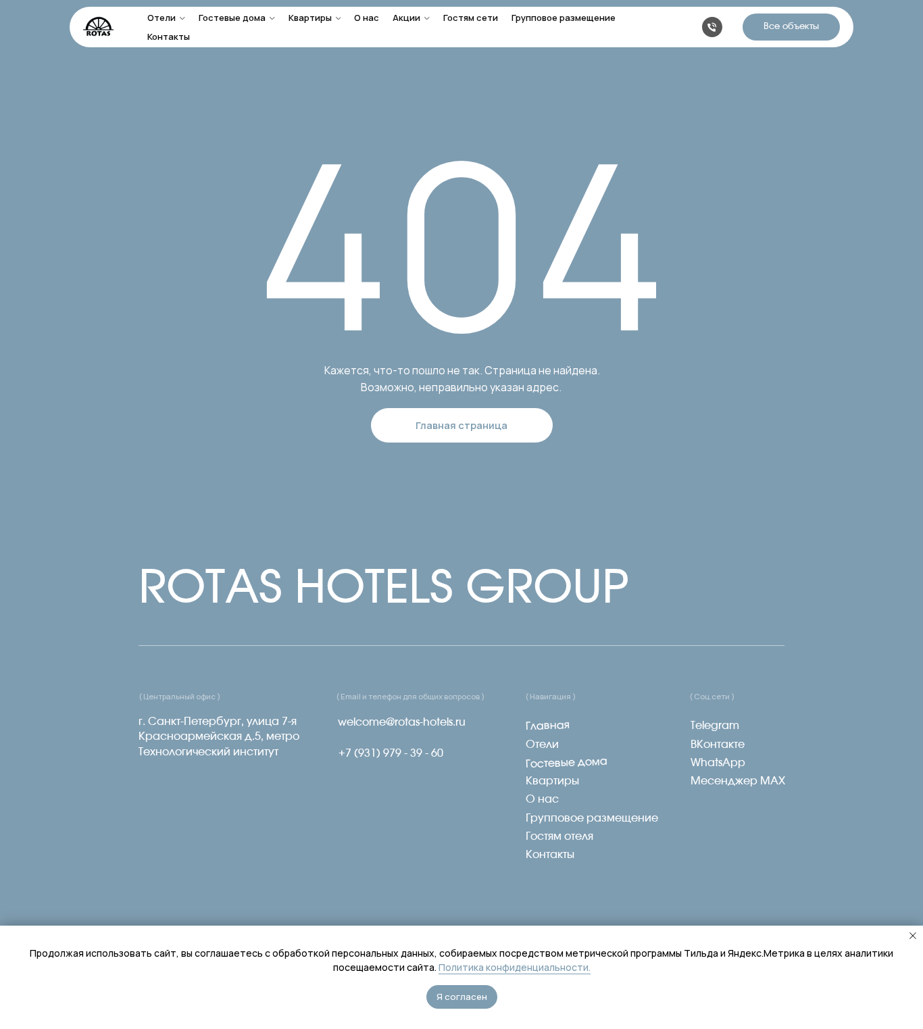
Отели (161, 17)
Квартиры (310, 17)
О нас (366, 17)
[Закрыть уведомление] (913, 936)
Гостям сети (470, 17)
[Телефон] (712, 27)
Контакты (168, 36)
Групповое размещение (564, 17)
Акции (406, 17)
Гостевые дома (232, 17)
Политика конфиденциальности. (515, 967)
